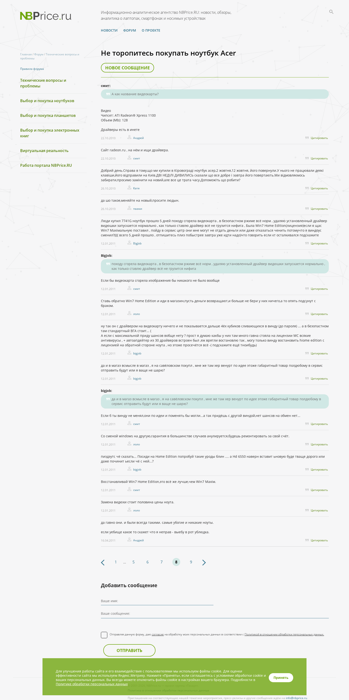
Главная (26, 54)
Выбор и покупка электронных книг (49, 133)
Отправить (129, 650)
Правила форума (32, 69)
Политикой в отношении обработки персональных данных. (284, 634)
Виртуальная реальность (44, 150)
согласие (158, 634)
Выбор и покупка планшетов (48, 115)
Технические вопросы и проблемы (43, 83)
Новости (109, 30)
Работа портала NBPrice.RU (46, 165)
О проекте (151, 30)
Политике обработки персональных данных (92, 684)
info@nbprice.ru (296, 698)
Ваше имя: (109, 601)
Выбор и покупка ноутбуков (47, 100)
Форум (129, 30)
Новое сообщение (127, 68)
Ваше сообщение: (115, 613)
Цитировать (319, 138)
